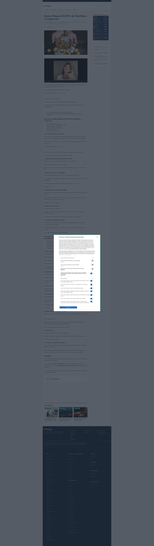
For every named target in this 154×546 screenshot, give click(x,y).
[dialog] (77, 273)
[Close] (98, 237)
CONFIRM (68, 307)
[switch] (91, 260)
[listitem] (77, 258)
